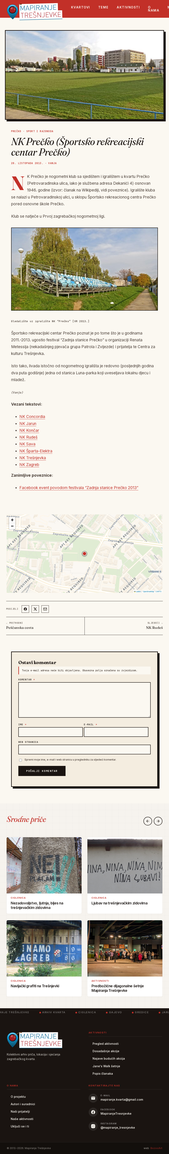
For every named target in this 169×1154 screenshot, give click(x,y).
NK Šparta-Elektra (35, 451)
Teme (103, 7)
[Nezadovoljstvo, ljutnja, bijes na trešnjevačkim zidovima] (44, 865)
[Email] (45, 609)
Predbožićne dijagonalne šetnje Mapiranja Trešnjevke (118, 988)
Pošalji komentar (42, 771)
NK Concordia (32, 416)
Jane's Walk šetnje (106, 1066)
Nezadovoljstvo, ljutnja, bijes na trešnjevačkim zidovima (37, 905)
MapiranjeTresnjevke (116, 1113)
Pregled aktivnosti (106, 1043)
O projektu (18, 1096)
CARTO (158, 591)
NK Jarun (27, 423)
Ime (22, 724)
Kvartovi (80, 7)
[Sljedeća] (158, 821)
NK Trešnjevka (32, 457)
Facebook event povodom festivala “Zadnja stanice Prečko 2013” (78, 487)
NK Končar (29, 430)
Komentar (26, 679)
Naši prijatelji (20, 1111)
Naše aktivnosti (22, 1119)
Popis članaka (103, 1073)
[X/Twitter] (35, 609)
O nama (153, 8)
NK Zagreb (29, 464)
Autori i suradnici (23, 1104)
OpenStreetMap (148, 591)
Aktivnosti (128, 7)
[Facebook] (25, 609)
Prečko (16, 131)
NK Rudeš (28, 437)
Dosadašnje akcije (106, 1051)
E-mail (90, 724)
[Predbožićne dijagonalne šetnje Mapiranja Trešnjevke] (124, 948)
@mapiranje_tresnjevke (118, 1127)
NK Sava (27, 444)
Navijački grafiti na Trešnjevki (35, 986)
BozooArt (156, 1148)
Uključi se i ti (20, 1126)
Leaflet (138, 591)
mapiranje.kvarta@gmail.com (122, 1099)
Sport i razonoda (39, 131)
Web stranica (28, 742)
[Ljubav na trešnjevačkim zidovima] (124, 865)
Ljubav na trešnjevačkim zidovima (120, 903)
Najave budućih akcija (109, 1058)
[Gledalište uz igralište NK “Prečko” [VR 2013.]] (84, 269)
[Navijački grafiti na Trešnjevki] (44, 948)
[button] (84, 553)
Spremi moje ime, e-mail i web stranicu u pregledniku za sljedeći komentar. (70, 759)
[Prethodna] (147, 821)
